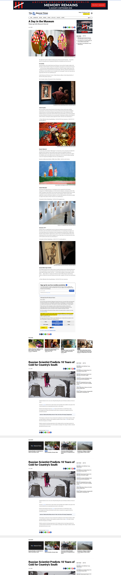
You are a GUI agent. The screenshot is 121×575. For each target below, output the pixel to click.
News (31, 17)
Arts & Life (53, 17)
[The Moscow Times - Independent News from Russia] (38, 13)
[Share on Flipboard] (73, 27)
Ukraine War (35, 17)
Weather (47, 430)
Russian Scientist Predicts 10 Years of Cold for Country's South (52, 363)
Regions (40, 17)
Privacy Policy (48, 292)
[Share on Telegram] (67, 27)
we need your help (43, 311)
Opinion (49, 17)
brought (44, 404)
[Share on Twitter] (65, 27)
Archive (62, 17)
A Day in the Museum (41, 21)
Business (44, 17)
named (53, 408)
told (66, 419)
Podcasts (58, 17)
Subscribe (72, 290)
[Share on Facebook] (64, 27)
